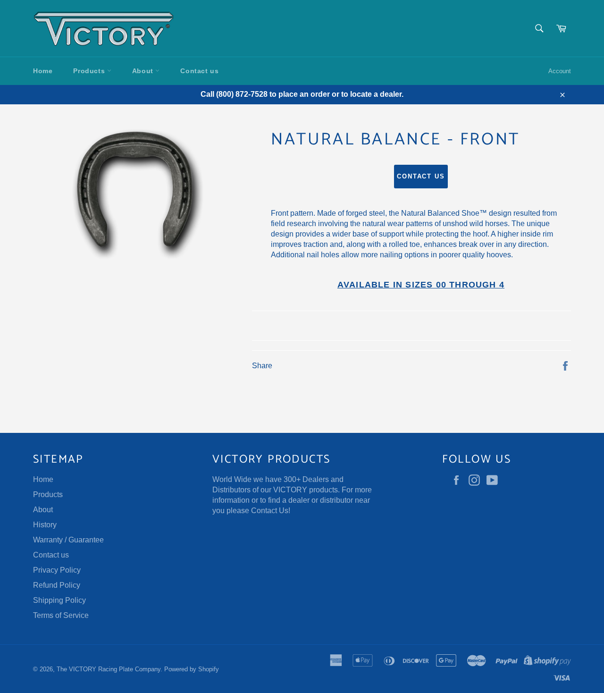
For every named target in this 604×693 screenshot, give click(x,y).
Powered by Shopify (191, 669)
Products (90, 71)
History (45, 525)
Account (559, 71)
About (144, 71)
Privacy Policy (57, 570)
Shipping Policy (59, 600)
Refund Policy (56, 585)
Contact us (199, 71)
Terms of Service (61, 615)
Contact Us (269, 511)
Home (42, 71)
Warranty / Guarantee (68, 540)
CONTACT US (421, 176)
